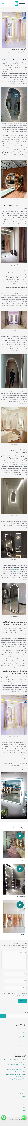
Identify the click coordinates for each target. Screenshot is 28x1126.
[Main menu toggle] (3, 3)
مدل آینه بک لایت (15, 1072)
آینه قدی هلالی (22, 1045)
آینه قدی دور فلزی (19, 1076)
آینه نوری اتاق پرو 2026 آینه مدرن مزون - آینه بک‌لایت (14, 1060)
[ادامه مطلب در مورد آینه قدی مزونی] (14, 916)
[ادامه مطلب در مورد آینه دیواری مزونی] (14, 879)
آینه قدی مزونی (24, 464)
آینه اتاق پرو (21, 1062)
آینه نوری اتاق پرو (21, 1028)
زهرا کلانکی (22, 1079)
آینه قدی (23, 1096)
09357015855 (23, 761)
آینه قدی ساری (22, 1037)
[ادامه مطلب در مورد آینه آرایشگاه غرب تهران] (14, 845)
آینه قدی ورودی (22, 1033)
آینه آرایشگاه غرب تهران (19, 860)
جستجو (26, 1013)
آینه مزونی (12, 52)
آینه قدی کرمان (22, 1041)
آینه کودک (23, 1099)
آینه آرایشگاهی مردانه (14, 1079)
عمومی (23, 1110)
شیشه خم (23, 1107)
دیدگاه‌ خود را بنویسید (21, 52)
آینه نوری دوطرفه (15, 569)
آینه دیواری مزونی (21, 896)
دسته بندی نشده (21, 1105)
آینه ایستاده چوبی (19, 1067)
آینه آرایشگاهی (22, 1093)
